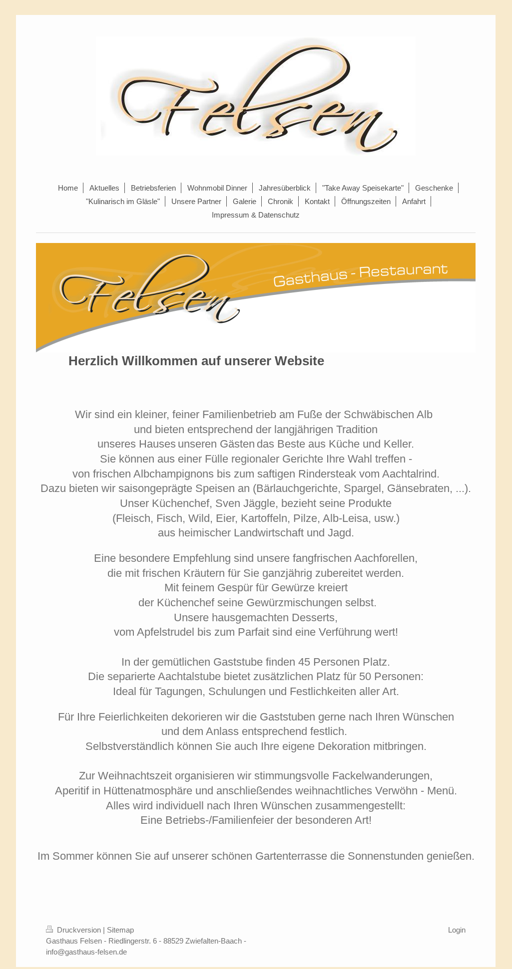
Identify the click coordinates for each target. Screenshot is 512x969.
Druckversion (79, 930)
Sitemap (120, 930)
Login (457, 930)
